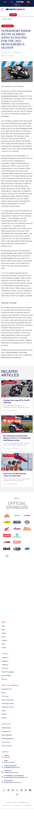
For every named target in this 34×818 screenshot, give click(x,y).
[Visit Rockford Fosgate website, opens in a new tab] (17, 562)
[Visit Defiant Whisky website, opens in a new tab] (27, 602)
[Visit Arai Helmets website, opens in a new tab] (17, 548)
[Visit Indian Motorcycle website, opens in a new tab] (17, 528)
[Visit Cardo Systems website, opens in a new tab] (27, 562)
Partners (4, 714)
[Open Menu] (3, 10)
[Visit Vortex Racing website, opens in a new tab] (17, 588)
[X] (17, 790)
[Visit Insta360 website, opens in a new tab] (7, 522)
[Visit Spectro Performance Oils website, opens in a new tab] (17, 568)
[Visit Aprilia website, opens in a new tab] (7, 535)
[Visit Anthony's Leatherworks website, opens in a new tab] (17, 575)
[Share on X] (9, 56)
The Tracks (5, 696)
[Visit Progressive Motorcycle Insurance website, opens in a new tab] (17, 515)
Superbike (5, 657)
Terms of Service (7, 745)
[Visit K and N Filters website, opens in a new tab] (7, 595)
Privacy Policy (6, 742)
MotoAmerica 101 (7, 689)
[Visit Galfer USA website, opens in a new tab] (27, 582)
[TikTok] (21, 790)
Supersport (5, 661)
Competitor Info (6, 731)
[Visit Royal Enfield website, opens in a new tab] (27, 528)
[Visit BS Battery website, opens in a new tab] (27, 595)
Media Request (6, 728)
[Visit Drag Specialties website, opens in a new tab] (27, 542)
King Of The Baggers (8, 672)
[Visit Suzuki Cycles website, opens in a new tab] (27, 535)
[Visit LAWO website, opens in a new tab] (27, 588)
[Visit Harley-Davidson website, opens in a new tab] (27, 522)
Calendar (4, 640)
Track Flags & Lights (8, 703)
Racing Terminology (8, 700)
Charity (4, 710)
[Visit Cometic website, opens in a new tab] (27, 555)
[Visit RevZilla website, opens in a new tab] (7, 542)
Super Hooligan (6, 675)
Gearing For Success (8, 707)
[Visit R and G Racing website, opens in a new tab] (7, 548)
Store (3, 644)
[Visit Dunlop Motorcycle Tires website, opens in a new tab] (27, 515)
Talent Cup (5, 664)
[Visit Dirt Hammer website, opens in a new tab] (17, 595)
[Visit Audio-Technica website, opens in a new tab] (7, 555)
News (3, 629)
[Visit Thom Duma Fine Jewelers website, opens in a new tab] (17, 582)
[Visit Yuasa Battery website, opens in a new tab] (7, 575)
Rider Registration (7, 735)
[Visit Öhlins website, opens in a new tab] (27, 575)
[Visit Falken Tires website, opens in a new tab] (7, 582)
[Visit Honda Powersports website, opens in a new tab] (7, 528)
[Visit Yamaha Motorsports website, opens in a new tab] (17, 522)
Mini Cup (4, 679)
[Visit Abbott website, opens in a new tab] (17, 602)
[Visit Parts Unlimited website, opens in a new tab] (17, 555)
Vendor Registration (8, 738)
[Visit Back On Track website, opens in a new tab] (17, 608)
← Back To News (6, 19)
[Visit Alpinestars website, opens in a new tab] (7, 568)
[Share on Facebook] (7, 56)
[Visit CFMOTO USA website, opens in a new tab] (17, 535)
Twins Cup (5, 668)
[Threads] (12, 790)
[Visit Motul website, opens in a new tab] (17, 542)
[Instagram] (8, 790)
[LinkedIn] (30, 790)
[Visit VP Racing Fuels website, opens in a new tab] (7, 562)
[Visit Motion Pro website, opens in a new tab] (27, 548)
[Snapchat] (17, 794)
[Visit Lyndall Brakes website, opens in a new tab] (27, 568)
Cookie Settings (27, 805)
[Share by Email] (12, 56)
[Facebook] (4, 790)
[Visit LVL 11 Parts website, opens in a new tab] (7, 608)
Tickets (4, 647)
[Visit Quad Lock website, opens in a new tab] (7, 602)
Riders (3, 637)
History (4, 692)
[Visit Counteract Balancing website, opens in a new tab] (7, 588)
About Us (4, 717)
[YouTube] (25, 790)
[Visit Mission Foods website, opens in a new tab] (7, 515)
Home (3, 626)
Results (4, 633)
